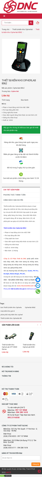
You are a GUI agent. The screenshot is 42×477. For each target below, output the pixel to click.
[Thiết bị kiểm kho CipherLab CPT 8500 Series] (10, 336)
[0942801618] (38, 291)
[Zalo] (38, 285)
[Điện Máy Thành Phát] (21, 6)
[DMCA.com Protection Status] (6, 475)
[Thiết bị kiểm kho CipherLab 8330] (31, 336)
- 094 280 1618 (22, 448)
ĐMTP (8, 472)
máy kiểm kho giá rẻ (8, 311)
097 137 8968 (21, 410)
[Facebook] (38, 280)
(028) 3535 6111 (10, 448)
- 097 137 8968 (22, 436)
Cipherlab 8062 (30, 307)
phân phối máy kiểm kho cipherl (12, 315)
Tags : (2, 303)
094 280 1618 (22, 412)
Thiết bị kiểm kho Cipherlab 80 (11, 318)
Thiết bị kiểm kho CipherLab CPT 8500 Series (9, 347)
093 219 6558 (13, 417)
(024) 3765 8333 (10, 436)
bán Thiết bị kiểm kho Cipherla (11, 307)
